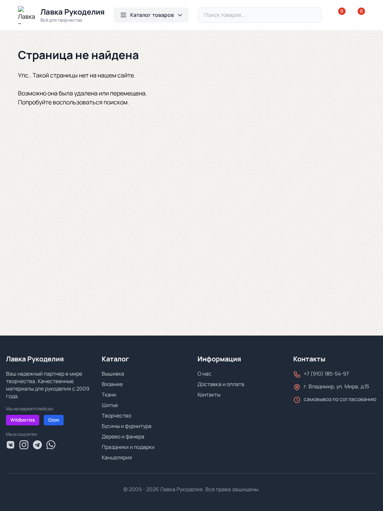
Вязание (112, 384)
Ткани (109, 394)
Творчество (116, 415)
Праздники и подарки (128, 446)
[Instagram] (23, 444)
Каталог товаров (152, 14)
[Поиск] (313, 15)
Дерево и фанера (123, 436)
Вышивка (113, 373)
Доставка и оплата (220, 384)
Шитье (110, 405)
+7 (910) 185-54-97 (326, 373)
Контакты (208, 394)
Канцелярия (117, 457)
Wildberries (22, 420)
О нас (204, 373)
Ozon (53, 420)
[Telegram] (37, 444)
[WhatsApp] (50, 444)
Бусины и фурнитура (126, 425)
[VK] (10, 444)
